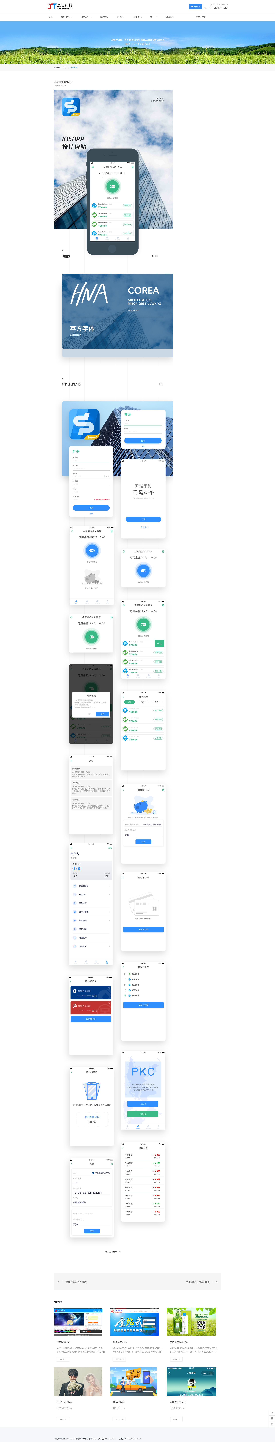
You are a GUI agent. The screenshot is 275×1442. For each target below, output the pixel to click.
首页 (64, 68)
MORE (62, 1359)
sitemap (139, 1439)
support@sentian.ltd (219, 4)
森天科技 (130, 1439)
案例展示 (73, 68)
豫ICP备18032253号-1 (107, 1439)
